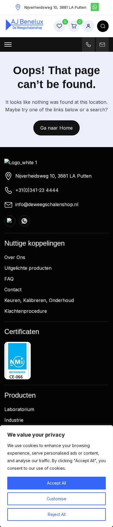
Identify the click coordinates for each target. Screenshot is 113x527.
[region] (56, 476)
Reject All (56, 514)
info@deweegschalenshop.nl (46, 204)
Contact (12, 289)
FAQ (9, 279)
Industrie (13, 420)
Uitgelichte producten (28, 268)
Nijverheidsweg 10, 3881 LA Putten (53, 176)
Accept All (56, 482)
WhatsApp (95, 7)
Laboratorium (19, 409)
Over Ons (14, 257)
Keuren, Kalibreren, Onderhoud (39, 300)
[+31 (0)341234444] (88, 44)
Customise (56, 498)
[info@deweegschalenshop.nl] (102, 44)
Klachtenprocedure (25, 311)
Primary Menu (8, 44)
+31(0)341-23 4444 (37, 190)
